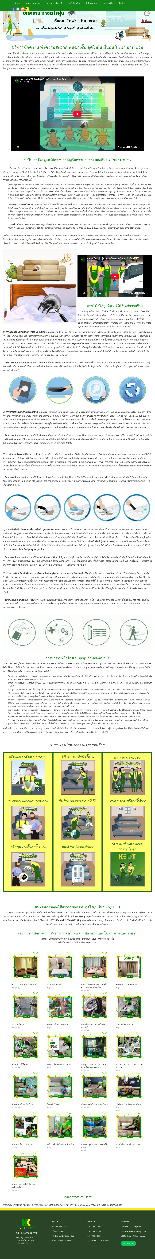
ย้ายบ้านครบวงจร (59, 1226)
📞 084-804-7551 (94, 1226)
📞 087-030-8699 (94, 1236)
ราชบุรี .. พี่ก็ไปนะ (20, 1064)
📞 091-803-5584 (94, 1231)
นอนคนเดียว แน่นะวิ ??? (23, 1144)
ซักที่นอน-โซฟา (92, 3)
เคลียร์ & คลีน (74, 3)
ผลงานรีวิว (108, 3)
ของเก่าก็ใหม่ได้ (54, 984)
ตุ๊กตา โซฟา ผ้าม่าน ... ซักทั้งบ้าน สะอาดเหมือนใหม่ (94, 986)
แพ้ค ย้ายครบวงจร (33, 3)
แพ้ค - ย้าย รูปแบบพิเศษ (61, 1240)
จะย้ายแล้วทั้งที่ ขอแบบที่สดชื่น (60, 1144)
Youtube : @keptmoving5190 (133, 1231)
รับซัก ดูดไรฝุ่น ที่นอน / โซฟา (63, 1236)
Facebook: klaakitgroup (131, 1226)
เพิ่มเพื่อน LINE (128, 1243)
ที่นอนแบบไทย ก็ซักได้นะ (23, 1104)
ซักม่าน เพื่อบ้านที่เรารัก (57, 1024)
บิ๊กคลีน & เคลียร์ (58, 1231)
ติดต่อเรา (123, 3)
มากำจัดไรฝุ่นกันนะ (124, 1024)
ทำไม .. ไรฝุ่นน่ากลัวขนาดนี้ (24, 984)
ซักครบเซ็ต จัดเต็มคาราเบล (59, 1064)
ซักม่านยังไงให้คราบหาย (127, 984)
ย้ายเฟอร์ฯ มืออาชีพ (55, 3)
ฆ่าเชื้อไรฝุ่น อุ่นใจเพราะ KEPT (129, 1144)
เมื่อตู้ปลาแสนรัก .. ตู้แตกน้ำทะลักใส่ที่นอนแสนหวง (93, 1066)
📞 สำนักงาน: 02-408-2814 (98, 1240)
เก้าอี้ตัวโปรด (18, 1024)
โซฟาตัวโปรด (53, 1104)
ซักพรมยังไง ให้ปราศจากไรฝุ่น (94, 1104)
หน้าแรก (16, 3)
